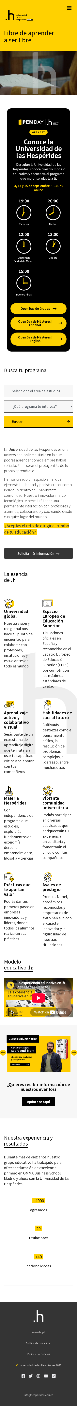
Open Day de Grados (39, 308)
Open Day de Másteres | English (40, 339)
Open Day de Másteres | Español (40, 323)
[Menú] (69, 8)
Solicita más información (38, 553)
